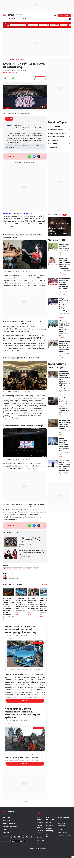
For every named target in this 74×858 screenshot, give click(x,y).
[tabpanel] (25, 137)
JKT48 (25, 213)
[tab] (10, 119)
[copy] (43, 156)
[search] (55, 15)
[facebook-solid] (34, 156)
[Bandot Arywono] (5, 577)
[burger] (70, 19)
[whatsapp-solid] (29, 156)
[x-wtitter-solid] (38, 156)
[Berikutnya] (47, 697)
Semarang (7, 213)
